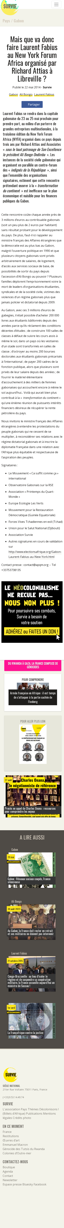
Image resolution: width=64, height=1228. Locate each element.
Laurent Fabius (44, 94)
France (7, 1132)
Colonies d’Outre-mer (17, 1153)
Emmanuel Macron (15, 1145)
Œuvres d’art (11, 1140)
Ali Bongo (26, 94)
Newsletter (10, 1180)
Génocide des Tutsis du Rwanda (24, 1149)
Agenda (8, 1171)
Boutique (9, 1167)
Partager (33, 104)
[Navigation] (56, 4)
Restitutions (11, 1136)
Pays (6, 20)
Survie (47, 87)
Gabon (19, 20)
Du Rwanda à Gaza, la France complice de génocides (33, 665)
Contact (8, 1176)
